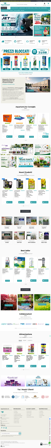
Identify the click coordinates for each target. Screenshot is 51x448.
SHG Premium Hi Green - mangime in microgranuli (29, 357)
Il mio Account (29, 411)
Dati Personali (29, 412)
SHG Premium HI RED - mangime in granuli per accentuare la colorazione (29, 127)
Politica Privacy (16, 421)
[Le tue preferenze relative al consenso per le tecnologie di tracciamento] (50, 336)
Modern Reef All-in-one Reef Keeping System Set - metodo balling (17, 127)
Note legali (16, 412)
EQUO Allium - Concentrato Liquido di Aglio (41, 356)
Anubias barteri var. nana (29, 269)
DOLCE (20, 340)
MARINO (24, 340)
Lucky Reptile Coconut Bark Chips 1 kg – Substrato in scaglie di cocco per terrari (17, 193)
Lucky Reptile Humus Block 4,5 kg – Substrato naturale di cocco (29, 193)
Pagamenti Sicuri (17, 418)
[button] (49, 10)
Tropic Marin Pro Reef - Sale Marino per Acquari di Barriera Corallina (41, 271)
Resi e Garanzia (16, 419)
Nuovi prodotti (42, 415)
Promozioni (41, 412)
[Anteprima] (9, 124)
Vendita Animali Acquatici (18, 415)
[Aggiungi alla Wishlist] (6, 124)
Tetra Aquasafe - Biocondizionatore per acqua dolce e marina (7, 269)
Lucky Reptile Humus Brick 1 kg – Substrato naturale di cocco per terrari (41, 193)
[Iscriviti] (20, 433)
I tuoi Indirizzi (29, 415)
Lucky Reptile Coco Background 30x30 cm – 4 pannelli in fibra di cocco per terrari (5, 193)
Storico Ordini (29, 414)
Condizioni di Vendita (17, 414)
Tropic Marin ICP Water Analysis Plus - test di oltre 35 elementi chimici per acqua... (41, 128)
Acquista (46, 136)
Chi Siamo (15, 411)
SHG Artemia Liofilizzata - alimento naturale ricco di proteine (4, 358)
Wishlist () (40, 1)
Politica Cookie (16, 422)
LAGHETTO (30, 340)
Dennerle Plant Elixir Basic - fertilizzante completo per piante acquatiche (5, 128)
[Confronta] (7, 124)
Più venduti (41, 414)
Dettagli (7, 136)
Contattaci (41, 411)
